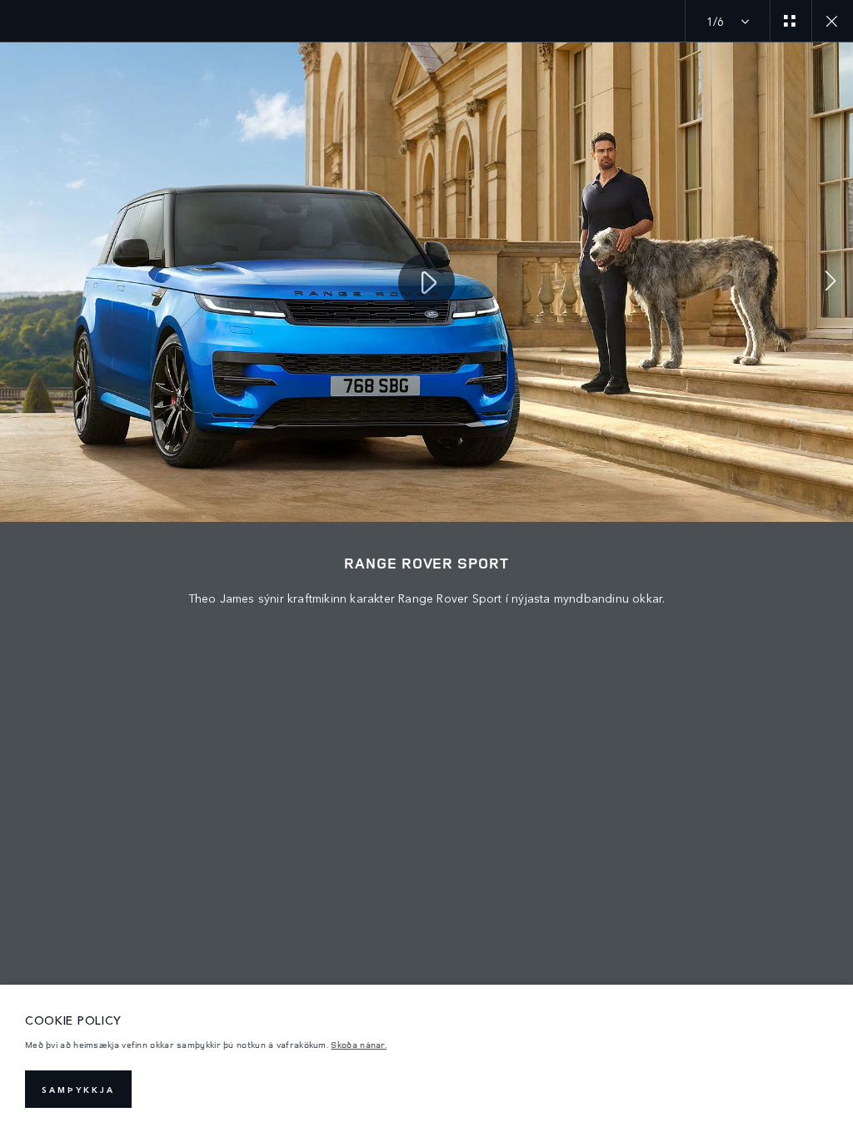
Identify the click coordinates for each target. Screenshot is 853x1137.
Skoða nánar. (359, 1044)
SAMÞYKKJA (78, 1089)
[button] (830, 282)
